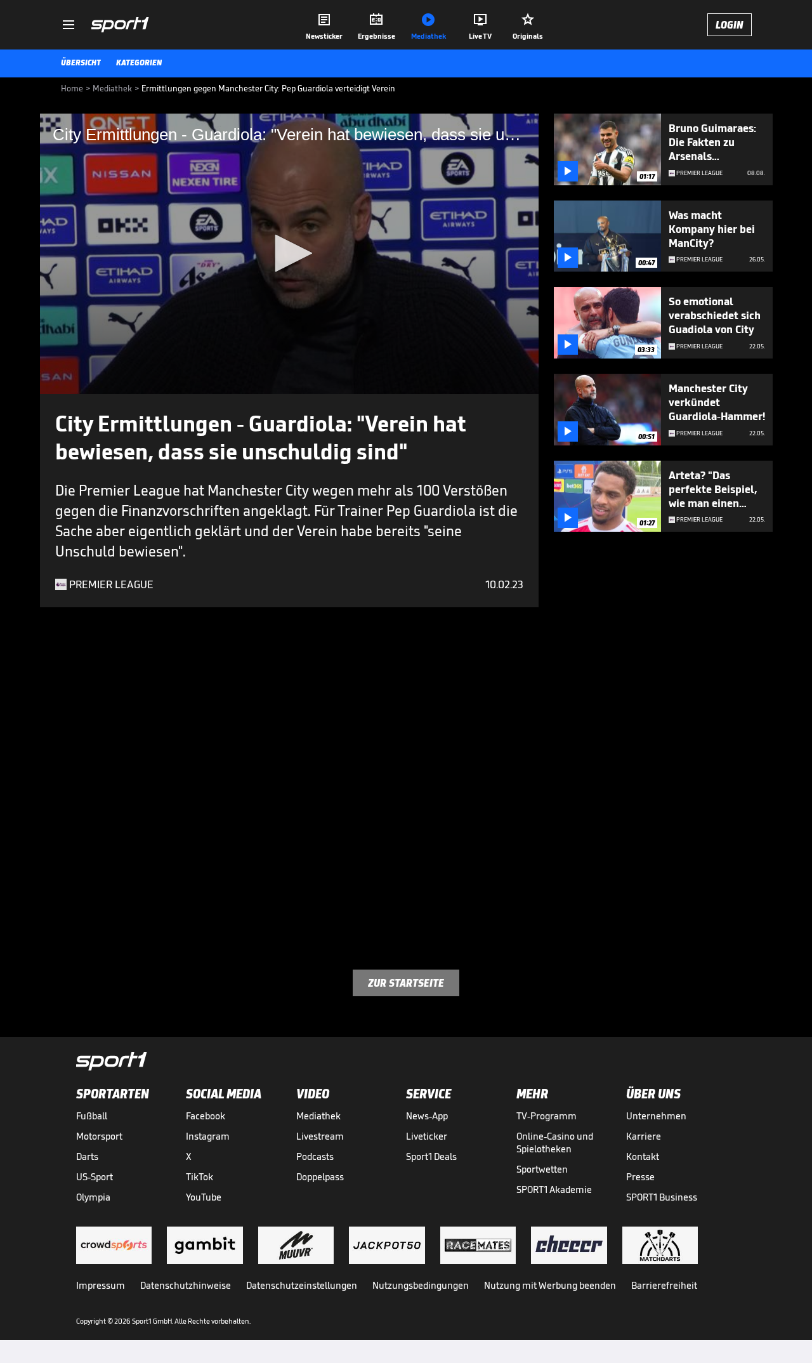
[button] (289, 253)
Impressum (100, 1285)
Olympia (93, 1197)
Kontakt (642, 1156)
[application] (289, 254)
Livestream (320, 1136)
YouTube (203, 1197)
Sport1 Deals (431, 1156)
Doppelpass (320, 1177)
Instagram (208, 1136)
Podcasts (315, 1156)
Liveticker (426, 1136)
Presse (640, 1177)
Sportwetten (542, 1169)
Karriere (643, 1136)
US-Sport (94, 1177)
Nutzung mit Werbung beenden (550, 1285)
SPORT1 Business (661, 1197)
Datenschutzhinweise (185, 1285)
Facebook (205, 1116)
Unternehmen (656, 1116)
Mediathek (318, 1116)
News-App (427, 1116)
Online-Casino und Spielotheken (554, 1142)
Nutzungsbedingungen (420, 1285)
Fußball (91, 1116)
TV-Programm (546, 1116)
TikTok (199, 1177)
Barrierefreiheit (664, 1285)
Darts (87, 1156)
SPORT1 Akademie (554, 1189)
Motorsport (99, 1136)
